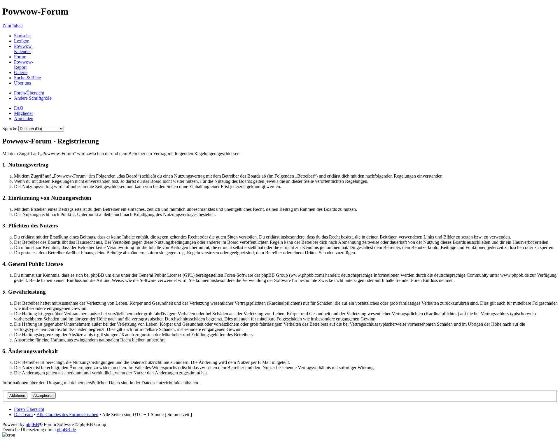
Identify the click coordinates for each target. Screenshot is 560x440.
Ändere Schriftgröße (33, 98)
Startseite (22, 35)
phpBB (32, 424)
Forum (20, 56)
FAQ (18, 108)
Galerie (20, 72)
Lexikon (21, 40)
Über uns (22, 82)
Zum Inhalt (12, 25)
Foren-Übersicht (29, 92)
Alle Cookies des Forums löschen (67, 414)
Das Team (23, 414)
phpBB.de (66, 429)
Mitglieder (23, 113)
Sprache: (10, 128)
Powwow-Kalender (23, 49)
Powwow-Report (23, 64)
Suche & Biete (27, 77)
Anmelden (23, 118)
